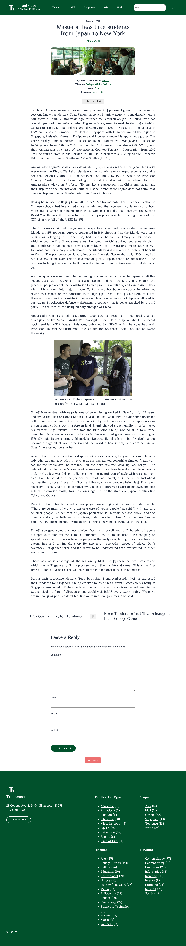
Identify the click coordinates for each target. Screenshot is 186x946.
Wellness (107, 924)
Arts (103, 858)
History (105, 880)
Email (54, 714)
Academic (107, 806)
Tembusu (151, 823)
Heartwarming (155, 862)
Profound (151, 884)
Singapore (151, 819)
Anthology (108, 810)
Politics (107, 84)
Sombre (150, 893)
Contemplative (155, 858)
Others (150, 814)
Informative (99, 92)
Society (106, 915)
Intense (150, 880)
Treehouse (15, 797)
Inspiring (151, 876)
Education (107, 871)
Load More (93, 760)
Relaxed (150, 889)
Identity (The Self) (113, 884)
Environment (109, 876)
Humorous (152, 867)
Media (105, 889)
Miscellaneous (110, 823)
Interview (107, 819)
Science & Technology (116, 906)
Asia (97, 88)
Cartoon (106, 814)
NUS (148, 810)
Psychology (108, 902)
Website (55, 730)
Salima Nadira (93, 41)
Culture (105, 867)
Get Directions (18, 819)
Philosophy (108, 893)
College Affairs (94, 84)
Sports (105, 919)
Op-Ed (105, 827)
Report (105, 80)
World (149, 827)
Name (54, 697)
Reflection (108, 832)
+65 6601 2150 (15, 809)
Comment (57, 655)
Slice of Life (109, 841)
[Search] (173, 7)
